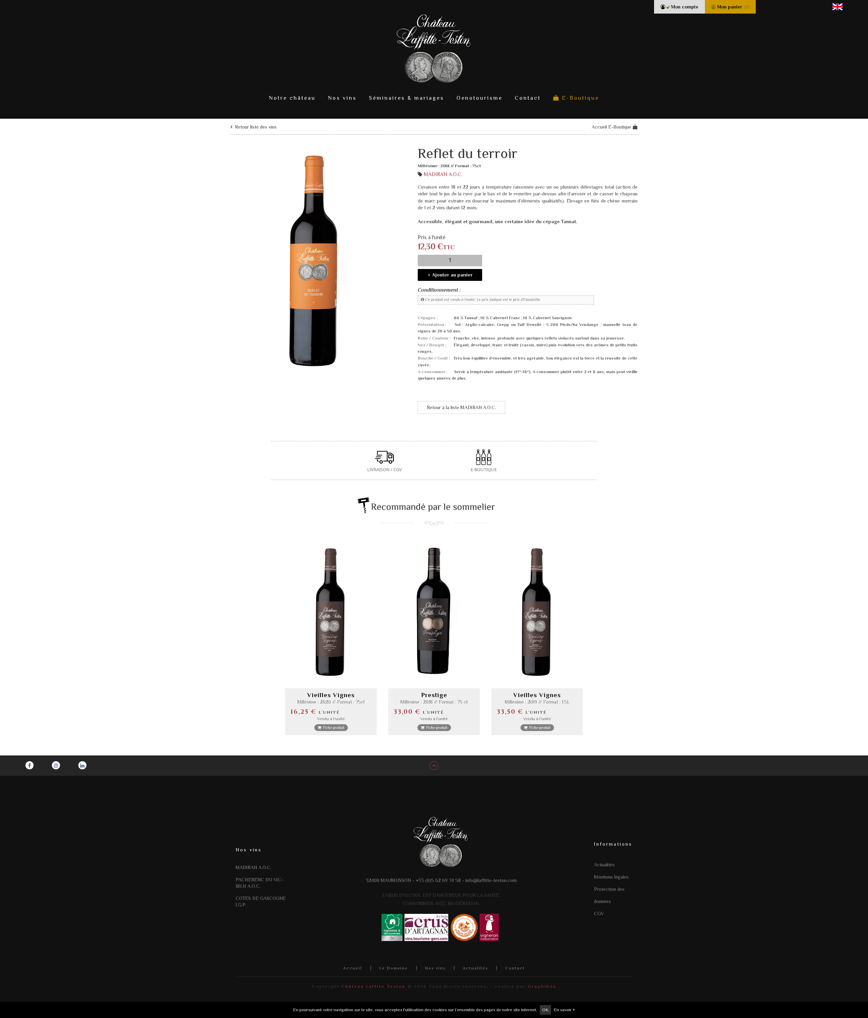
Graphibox (542, 986)
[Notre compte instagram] (56, 765)
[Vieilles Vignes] (331, 611)
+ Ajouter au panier (450, 274)
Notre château (292, 98)
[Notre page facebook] (29, 765)
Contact (528, 98)
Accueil (352, 968)
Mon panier (733, 6)
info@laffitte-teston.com (491, 880)
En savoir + (564, 1009)
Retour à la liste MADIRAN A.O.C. (461, 407)
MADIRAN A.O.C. (442, 174)
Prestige (434, 695)
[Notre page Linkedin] (82, 765)
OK (545, 1009)
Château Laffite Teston (373, 986)
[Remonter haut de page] (434, 765)
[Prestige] (434, 611)
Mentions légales (611, 877)
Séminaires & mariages (406, 98)
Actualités (604, 864)
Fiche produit (332, 728)
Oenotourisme (479, 98)
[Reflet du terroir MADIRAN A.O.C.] (312, 259)
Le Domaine (393, 968)
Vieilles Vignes (331, 695)
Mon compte (684, 6)
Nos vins (342, 98)
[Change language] (837, 6)
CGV (599, 913)
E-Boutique (579, 98)
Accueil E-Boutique (612, 127)
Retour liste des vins (255, 127)
